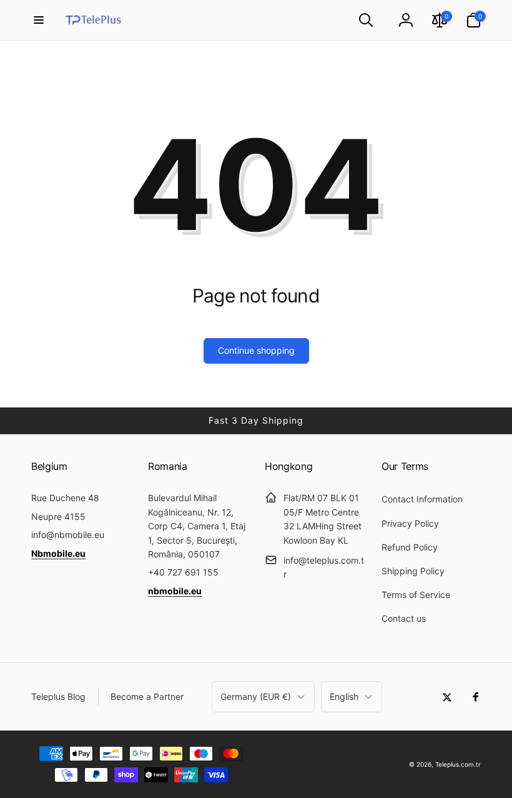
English (344, 696)
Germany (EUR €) (255, 696)
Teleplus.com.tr (458, 764)
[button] (38, 20)
